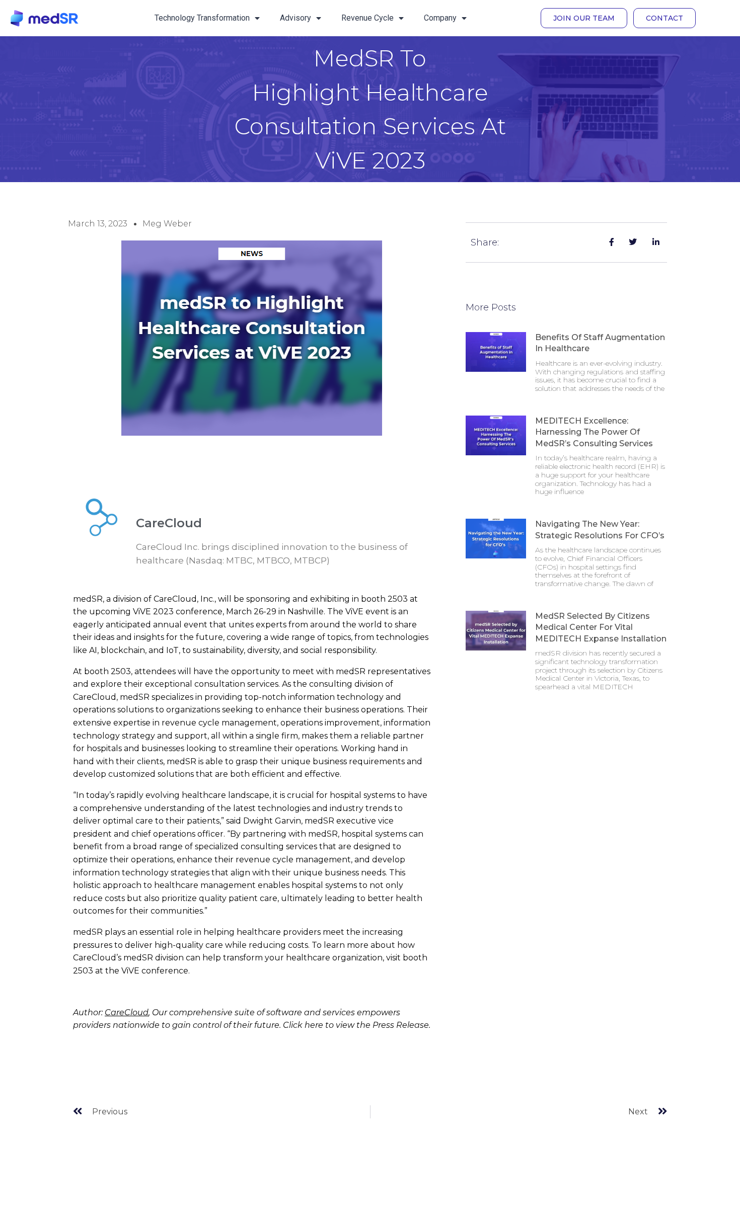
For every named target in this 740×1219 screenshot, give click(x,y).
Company (440, 18)
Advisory (295, 18)
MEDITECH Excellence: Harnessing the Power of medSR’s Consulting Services (594, 432)
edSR (92, 599)
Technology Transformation (202, 18)
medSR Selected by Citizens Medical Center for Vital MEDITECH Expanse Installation (601, 627)
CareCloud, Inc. (184, 599)
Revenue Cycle (367, 18)
